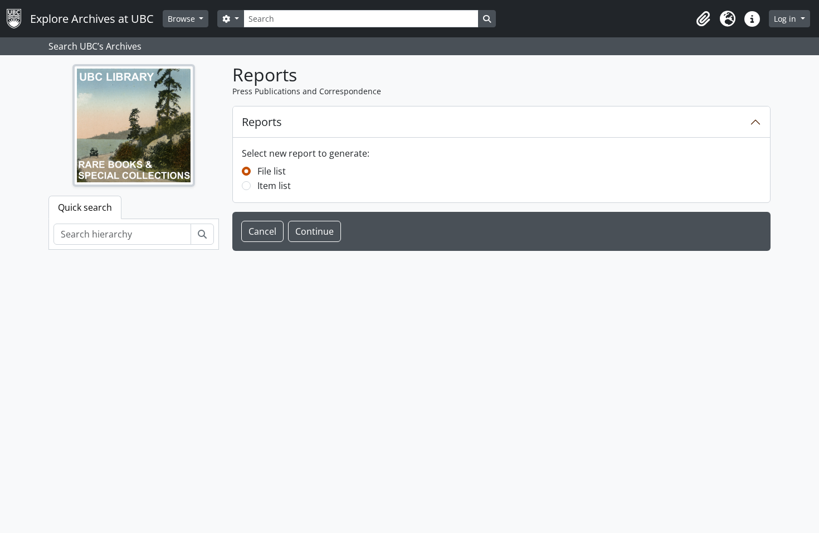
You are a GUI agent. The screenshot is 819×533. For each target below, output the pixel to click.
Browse (182, 18)
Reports (262, 121)
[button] (703, 19)
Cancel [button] (262, 231)
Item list (274, 186)
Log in (786, 18)
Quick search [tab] (85, 207)
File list (271, 171)
